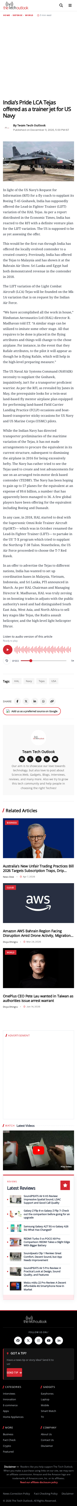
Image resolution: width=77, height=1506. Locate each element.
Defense (17, 15)
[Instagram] (38, 759)
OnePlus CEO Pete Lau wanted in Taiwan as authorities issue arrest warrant (38, 998)
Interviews (9, 1393)
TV (42, 1417)
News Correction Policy (16, 1493)
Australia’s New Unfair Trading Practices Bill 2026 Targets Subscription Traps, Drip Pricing (38, 868)
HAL (16, 681)
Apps (6, 1411)
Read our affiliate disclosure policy (39, 1482)
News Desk (8, 876)
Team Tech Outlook (38, 751)
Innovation (9, 1399)
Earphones (47, 1393)
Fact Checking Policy (46, 1493)
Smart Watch (48, 1411)
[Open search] (61, 5)
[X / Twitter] (30, 759)
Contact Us (47, 1440)
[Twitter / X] (26, 701)
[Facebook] (17, 701)
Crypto (7, 1446)
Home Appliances (13, 1417)
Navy (29, 681)
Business (12, 822)
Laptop (45, 1399)
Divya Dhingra (10, 941)
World (29, 15)
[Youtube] (49, 1340)
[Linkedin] (59, 1340)
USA (53, 681)
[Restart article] (6, 660)
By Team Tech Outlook (29, 125)
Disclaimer (47, 1446)
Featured (8, 1451)
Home (6, 15)
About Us (46, 1434)
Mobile (45, 1405)
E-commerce (10, 1405)
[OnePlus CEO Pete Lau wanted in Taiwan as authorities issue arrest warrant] (38, 968)
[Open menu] (70, 5)
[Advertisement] (38, 57)
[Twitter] (28, 1340)
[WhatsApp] (43, 701)
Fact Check (9, 1440)
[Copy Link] (52, 701)
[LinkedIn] (34, 701)
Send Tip (12, 1372)
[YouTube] (55, 759)
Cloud (10, 887)
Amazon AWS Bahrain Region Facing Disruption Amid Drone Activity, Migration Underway (37, 933)
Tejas (42, 681)
